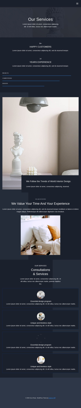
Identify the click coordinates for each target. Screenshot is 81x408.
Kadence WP (52, 398)
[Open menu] (77, 3)
